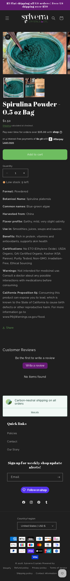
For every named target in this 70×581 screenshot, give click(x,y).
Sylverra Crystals (33, 563)
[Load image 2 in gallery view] (35, 88)
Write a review (35, 365)
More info (35, 412)
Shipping (7, 126)
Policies (12, 433)
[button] (7, 18)
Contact (12, 441)
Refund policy (21, 568)
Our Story (13, 449)
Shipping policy (25, 573)
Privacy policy (39, 568)
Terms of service (58, 568)
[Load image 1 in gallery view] (13, 88)
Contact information (46, 573)
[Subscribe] (59, 477)
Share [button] (10, 327)
